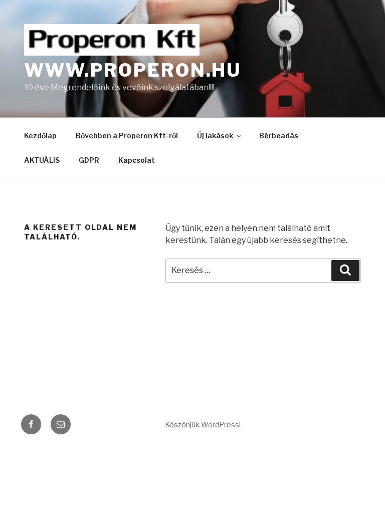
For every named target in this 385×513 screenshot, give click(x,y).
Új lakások (215, 135)
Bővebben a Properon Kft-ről (127, 135)
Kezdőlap (40, 135)
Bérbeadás (278, 135)
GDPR (89, 160)
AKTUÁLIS (42, 160)
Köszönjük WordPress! (203, 424)
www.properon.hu (132, 70)
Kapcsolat (136, 160)
